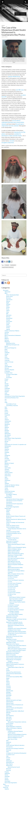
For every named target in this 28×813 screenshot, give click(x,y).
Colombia (7, 358)
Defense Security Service (13, 552)
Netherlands (7, 433)
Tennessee (8, 750)
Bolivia (6, 346)
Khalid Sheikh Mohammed (7, 267)
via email (11, 141)
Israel (6, 402)
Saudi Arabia (8, 468)
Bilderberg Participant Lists (12, 344)
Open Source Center (12, 739)
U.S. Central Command (13, 586)
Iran (6, 399)
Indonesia (7, 394)
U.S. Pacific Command (13, 606)
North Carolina (9, 723)
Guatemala (7, 388)
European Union (8, 373)
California (8, 521)
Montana (8, 698)
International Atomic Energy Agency (14, 499)
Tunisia (8, 327)
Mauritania (8, 315)
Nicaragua (7, 436)
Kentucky (8, 686)
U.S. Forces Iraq (11, 589)
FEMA (7, 669)
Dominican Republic (9, 369)
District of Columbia (11, 655)
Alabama (8, 510)
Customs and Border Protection (15, 623)
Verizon (6, 778)
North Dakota (9, 725)
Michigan (7, 430)
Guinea (8, 307)
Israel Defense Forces (11, 404)
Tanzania (8, 326)
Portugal (7, 458)
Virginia (8, 759)
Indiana (8, 683)
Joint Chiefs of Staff (12, 556)
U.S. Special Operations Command (16, 609)
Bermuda (7, 340)
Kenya (7, 309)
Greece (6, 387)
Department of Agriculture (12, 538)
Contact (23, 14)
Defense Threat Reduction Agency (16, 553)
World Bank (7, 781)
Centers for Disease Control (12, 525)
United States (8, 508)
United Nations (8, 497)
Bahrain (6, 334)
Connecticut (9, 535)
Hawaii (7, 678)
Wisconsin (8, 768)
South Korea (8, 475)
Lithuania (7, 422)
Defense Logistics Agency (14, 550)
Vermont (8, 757)
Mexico (6, 429)
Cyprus (6, 365)
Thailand (7, 483)
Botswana (8, 298)
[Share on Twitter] (5, 262)
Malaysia (7, 427)
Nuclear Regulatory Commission (13, 726)
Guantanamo (13, 265)
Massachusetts (9, 690)
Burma (6, 351)
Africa (6, 293)
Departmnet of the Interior (12, 653)
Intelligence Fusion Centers (14, 630)
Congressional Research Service (13, 533)
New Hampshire (10, 715)
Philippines (7, 455)
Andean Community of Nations (12, 330)
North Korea (7, 440)
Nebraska (8, 712)
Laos (6, 416)
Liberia (7, 310)
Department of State (11, 642)
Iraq (6, 401)
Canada (6, 354)
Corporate (7, 360)
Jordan (6, 410)
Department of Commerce (12, 541)
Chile (6, 355)
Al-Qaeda (7, 265)
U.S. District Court (10, 754)
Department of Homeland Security (14, 622)
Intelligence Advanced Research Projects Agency (15, 732)
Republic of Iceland (9, 463)
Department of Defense (11, 542)
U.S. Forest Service (12, 539)
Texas (7, 751)
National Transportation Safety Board (15, 711)
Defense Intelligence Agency (14, 549)
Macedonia (7, 424)
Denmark (7, 368)
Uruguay (7, 771)
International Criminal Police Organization (15, 396)
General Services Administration (13, 673)
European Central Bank (11, 374)
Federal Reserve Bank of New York (16, 667)
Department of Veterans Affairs (15, 555)
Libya (7, 312)
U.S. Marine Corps (12, 594)
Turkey (6, 488)
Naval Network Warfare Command (17, 597)
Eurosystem (9, 377)
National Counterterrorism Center (16, 736)
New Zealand (8, 435)
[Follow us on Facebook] (3, 283)
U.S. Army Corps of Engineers (14, 583)
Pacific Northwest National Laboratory (15, 745)
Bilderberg (7, 341)
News (3, 25)
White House (9, 765)
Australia (7, 332)
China (6, 357)
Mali (7, 313)
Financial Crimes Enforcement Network (17, 645)
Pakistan (7, 447)
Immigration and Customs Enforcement (17, 628)
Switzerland (7, 480)
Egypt (7, 302)
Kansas (8, 684)
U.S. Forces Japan (12, 591)
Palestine (7, 449)
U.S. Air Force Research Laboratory (16, 580)
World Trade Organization (11, 782)
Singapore (7, 471)
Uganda (8, 329)
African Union (9, 296)
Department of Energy (11, 617)
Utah (7, 756)
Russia (6, 466)
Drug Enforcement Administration (16, 641)
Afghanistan (7, 291)
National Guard (9, 703)
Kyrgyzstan (7, 415)
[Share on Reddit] (7, 262)
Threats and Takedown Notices (12, 485)
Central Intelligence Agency (12, 527)
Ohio (7, 740)
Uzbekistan (7, 773)
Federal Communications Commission (15, 664)
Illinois (7, 681)
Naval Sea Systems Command (16, 599)
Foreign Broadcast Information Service (17, 528)
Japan (6, 408)
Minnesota (8, 694)
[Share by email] (11, 262)
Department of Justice (11, 639)
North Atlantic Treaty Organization (13, 438)
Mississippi (8, 695)
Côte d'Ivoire (9, 299)
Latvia (6, 418)
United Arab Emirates (10, 491)
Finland (6, 379)
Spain (6, 477)
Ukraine (6, 489)
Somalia (8, 323)
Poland (6, 457)
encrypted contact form (8, 142)
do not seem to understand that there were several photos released (13, 122)
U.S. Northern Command (13, 605)
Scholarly (7, 469)
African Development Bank (12, 295)
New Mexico (9, 719)
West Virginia (9, 764)
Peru (6, 454)
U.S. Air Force (11, 578)
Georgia (6, 383)
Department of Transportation (13, 651)
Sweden (6, 479)
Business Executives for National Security (16, 519)
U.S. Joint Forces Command (14, 592)
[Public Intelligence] (14, 8)
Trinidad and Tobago (9, 486)
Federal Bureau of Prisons (12, 662)
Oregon (8, 743)
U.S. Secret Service (12, 634)
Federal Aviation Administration (13, 658)
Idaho (7, 680)
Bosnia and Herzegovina (10, 348)
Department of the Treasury (12, 644)
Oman (6, 443)
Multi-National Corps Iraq (14, 561)
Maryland (8, 689)
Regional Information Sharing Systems (17, 631)
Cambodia (7, 352)
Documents (5, 290)
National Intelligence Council (15, 737)
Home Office (9, 496)
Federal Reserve (10, 665)
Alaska (7, 511)
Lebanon (7, 419)
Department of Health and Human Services (16, 619)
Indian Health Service (13, 620)
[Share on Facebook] (2, 262)
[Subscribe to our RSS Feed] (8, 283)
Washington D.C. (10, 762)
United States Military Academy (15, 614)
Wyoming (8, 770)
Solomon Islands (9, 472)
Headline (7, 789)
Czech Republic (8, 366)
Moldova (7, 432)
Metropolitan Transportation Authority (17, 722)
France (6, 380)
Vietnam (7, 779)
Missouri (8, 697)
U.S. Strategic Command (13, 611)
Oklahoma (8, 742)
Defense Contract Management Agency (17, 547)
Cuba (6, 363)
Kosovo (6, 411)
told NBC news (20, 90)
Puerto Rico (7, 460)
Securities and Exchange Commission (15, 748)
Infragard (10, 661)
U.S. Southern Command (13, 608)
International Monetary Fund (11, 397)
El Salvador (7, 371)
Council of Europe (9, 362)
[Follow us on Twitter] (5, 283)
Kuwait (6, 413)
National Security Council (14, 767)
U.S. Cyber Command (14, 613)
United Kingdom (9, 493)
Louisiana (8, 687)
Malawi (6, 425)
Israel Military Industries (12, 405)
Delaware (8, 536)
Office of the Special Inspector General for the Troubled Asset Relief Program (17, 649)
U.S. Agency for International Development (16, 753)
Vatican (6, 775)
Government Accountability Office (14, 676)
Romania (7, 464)
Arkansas (8, 514)
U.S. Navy (10, 595)
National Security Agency (14, 569)
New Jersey (8, 717)
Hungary (7, 391)
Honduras (7, 390)
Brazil (6, 349)
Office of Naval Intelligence (15, 600)
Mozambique (9, 318)
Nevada (8, 714)
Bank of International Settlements (13, 335)
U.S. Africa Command (12, 577)
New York (8, 720)
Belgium (7, 338)
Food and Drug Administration (13, 672)
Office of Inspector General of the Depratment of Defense (16, 574)
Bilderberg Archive (10, 343)
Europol (8, 376)
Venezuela (7, 776)
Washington (9, 761)
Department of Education (12, 616)
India (6, 393)
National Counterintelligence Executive (17, 734)
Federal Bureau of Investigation (13, 659)
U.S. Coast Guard (11, 588)
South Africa (7, 474)
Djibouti (8, 301)
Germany (7, 385)
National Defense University (14, 563)
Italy (6, 407)
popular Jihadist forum (14, 76)
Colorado (8, 530)
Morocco (8, 316)
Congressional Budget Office (13, 531)
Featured (7, 785)
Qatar (6, 461)
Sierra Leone (9, 321)
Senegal (8, 320)
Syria (6, 482)
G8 (5, 382)
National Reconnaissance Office (15, 567)
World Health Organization (12, 507)
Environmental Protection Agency (14, 656)
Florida (8, 670)
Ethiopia (8, 304)
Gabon (7, 305)
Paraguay (7, 452)
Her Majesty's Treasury (11, 494)
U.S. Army (10, 581)
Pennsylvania (9, 747)
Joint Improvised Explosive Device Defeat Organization (16, 558)
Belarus (6, 337)
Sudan (7, 324)
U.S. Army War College (13, 584)
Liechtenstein (8, 421)
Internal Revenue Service (13, 647)
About (17, 14)
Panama (6, 450)
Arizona (8, 513)
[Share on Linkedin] (9, 262)
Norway (6, 441)
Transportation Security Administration (17, 633)
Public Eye (5, 787)
